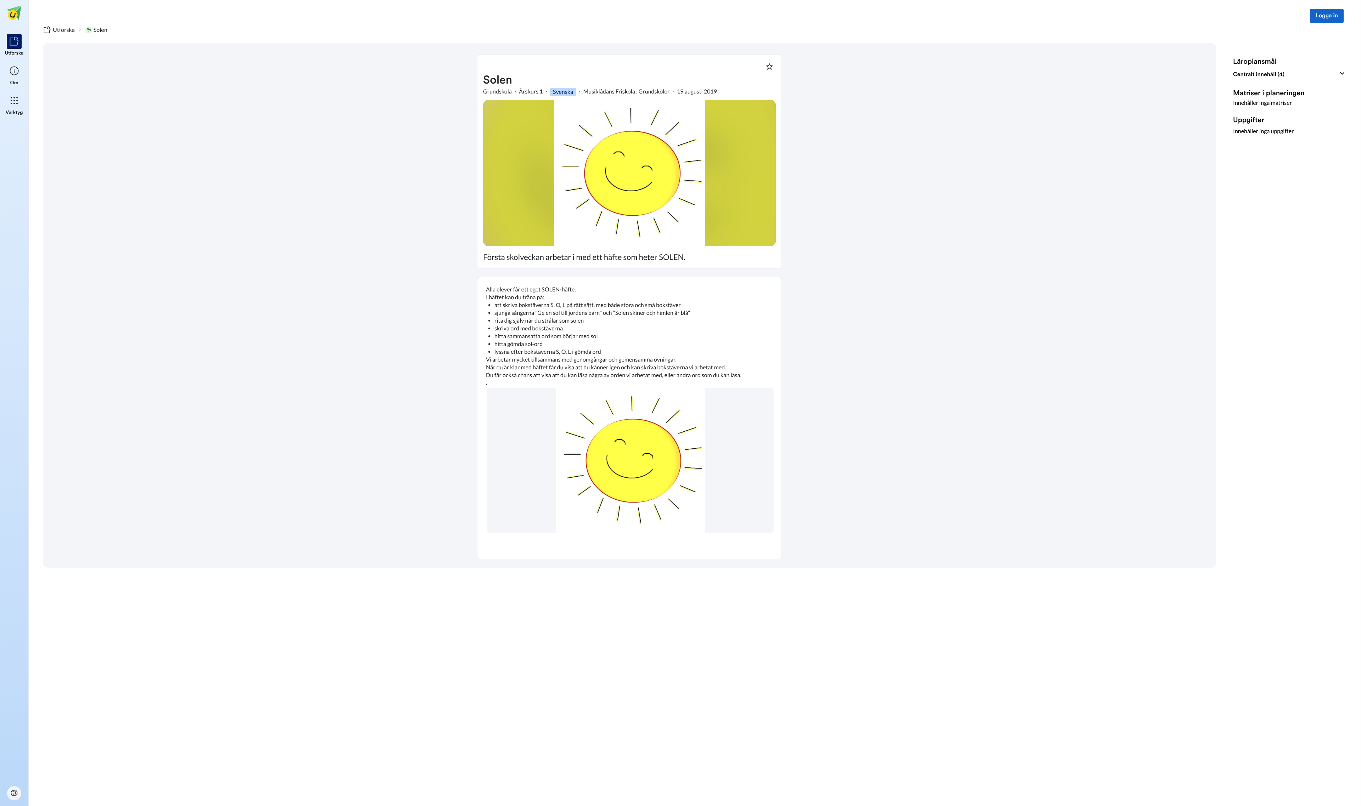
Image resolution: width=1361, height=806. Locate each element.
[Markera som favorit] (769, 66)
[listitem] (14, 45)
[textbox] (629, 418)
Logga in (1327, 16)
